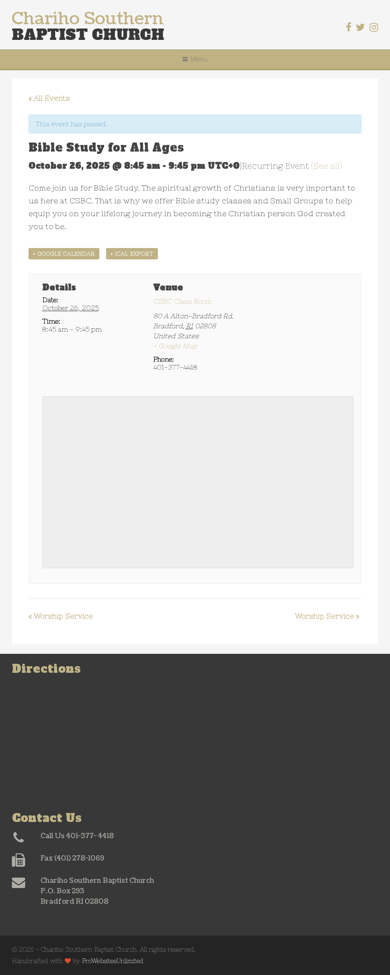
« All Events (49, 98)
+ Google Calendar (64, 254)
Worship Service (61, 616)
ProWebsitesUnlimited (112, 961)
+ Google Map (175, 346)
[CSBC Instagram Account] (374, 27)
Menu (198, 59)
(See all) (326, 166)
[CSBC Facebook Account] (348, 27)
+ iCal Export (132, 254)
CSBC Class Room (182, 301)
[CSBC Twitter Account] (360, 27)
